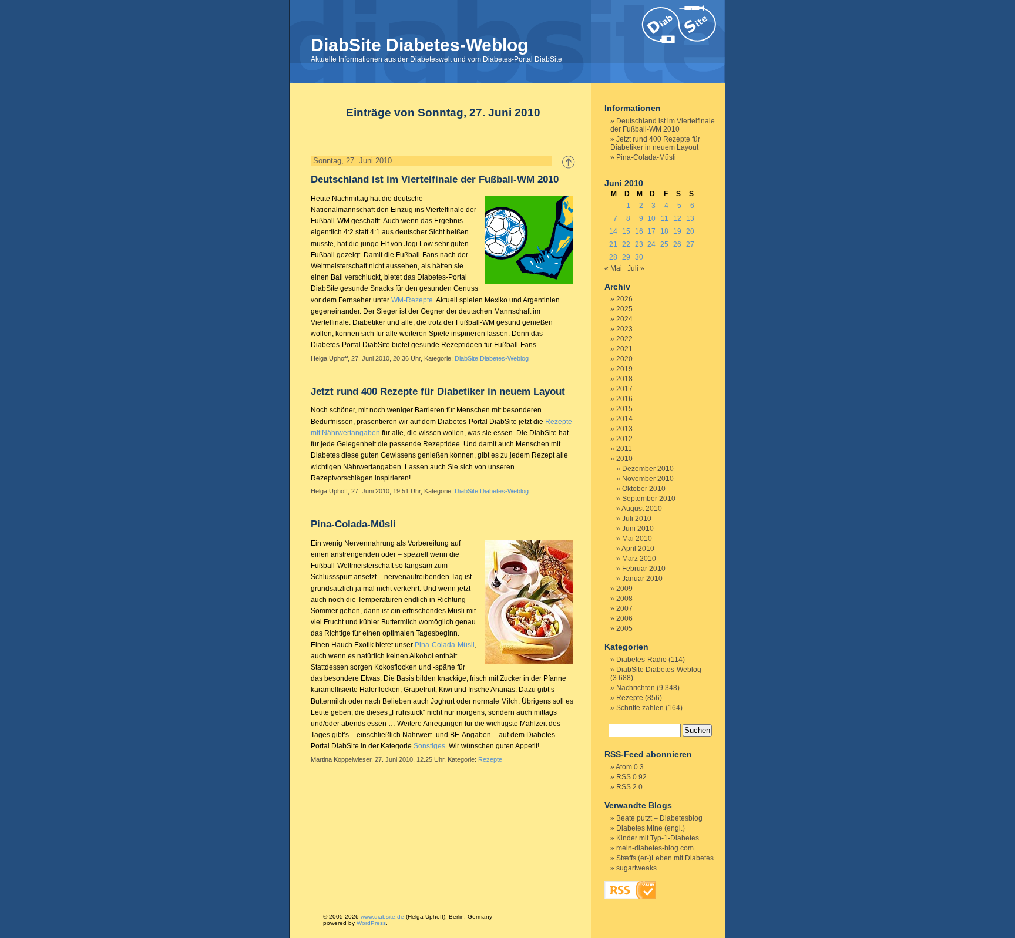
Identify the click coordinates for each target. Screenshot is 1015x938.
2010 (624, 459)
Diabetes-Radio (641, 659)
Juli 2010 (636, 519)
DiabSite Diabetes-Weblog (419, 45)
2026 (624, 299)
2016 (624, 399)
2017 (624, 389)
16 (639, 231)
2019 (624, 369)
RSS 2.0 (629, 787)
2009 (624, 588)
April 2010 (637, 548)
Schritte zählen (640, 708)
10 (651, 218)
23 (639, 244)
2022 (624, 339)
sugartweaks (636, 868)
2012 (624, 439)
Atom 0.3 (630, 767)
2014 (624, 419)
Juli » (635, 268)
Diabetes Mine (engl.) (650, 828)
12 (677, 218)
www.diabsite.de (382, 916)
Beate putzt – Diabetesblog (659, 818)
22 (626, 244)
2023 (624, 329)
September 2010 (648, 499)
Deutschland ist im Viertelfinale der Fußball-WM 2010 (435, 179)
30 (639, 257)
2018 (624, 379)
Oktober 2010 (644, 489)
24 (651, 244)
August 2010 (641, 509)
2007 (624, 608)
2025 (624, 309)
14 (613, 231)
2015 (624, 409)
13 (690, 218)
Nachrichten (635, 688)
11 (664, 218)
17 (651, 231)
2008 (624, 598)
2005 (624, 628)
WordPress (371, 923)
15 (626, 231)
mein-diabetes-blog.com (655, 848)
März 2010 (639, 558)
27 (690, 244)
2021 (624, 349)
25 (664, 244)
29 (626, 257)
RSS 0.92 (631, 777)
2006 (624, 618)
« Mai (613, 268)
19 (677, 231)
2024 (624, 319)
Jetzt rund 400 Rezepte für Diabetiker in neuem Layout (438, 391)
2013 (624, 429)
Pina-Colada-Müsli (353, 524)
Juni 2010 (638, 529)
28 (613, 257)
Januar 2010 (642, 578)
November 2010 (648, 479)
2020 (624, 359)
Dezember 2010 (648, 469)
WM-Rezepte (412, 300)
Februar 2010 (644, 568)
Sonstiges (429, 746)
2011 (624, 449)
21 (613, 244)
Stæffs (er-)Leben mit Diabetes (665, 858)
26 (677, 244)
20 (690, 231)
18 (664, 231)
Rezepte (490, 759)
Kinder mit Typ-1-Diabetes (657, 838)
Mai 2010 (637, 538)
